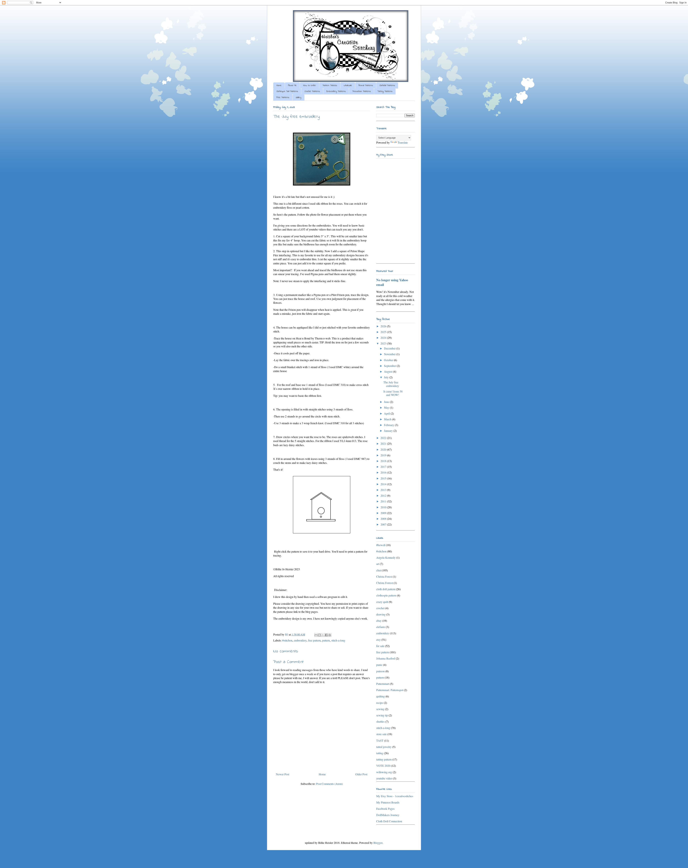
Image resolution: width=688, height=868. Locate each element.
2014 (384, 484)
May (387, 407)
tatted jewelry (383, 747)
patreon (380, 671)
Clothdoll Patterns (387, 85)
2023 (384, 343)
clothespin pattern (386, 595)
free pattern (314, 640)
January (388, 430)
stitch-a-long (338, 640)
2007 (384, 524)
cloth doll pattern (385, 589)
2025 (384, 332)
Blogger (377, 843)
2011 (384, 501)
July (386, 377)
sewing (380, 709)
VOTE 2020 (383, 765)
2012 (384, 495)
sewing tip (382, 715)
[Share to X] (323, 635)
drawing (381, 614)
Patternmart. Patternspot (389, 690)
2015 (384, 478)
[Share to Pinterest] (329, 635)
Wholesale (348, 85)
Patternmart (382, 684)
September (390, 366)
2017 (384, 467)
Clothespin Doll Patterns (287, 91)
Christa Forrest (384, 583)
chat (378, 570)
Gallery (298, 97)
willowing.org (384, 772)
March (388, 419)
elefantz (380, 627)
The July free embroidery (391, 383)
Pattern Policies (329, 85)
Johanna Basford (385, 658)
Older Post (361, 774)
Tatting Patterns (384, 91)
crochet (380, 608)
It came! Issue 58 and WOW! (393, 393)
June (387, 402)
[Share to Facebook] (326, 635)
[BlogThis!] (319, 635)
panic (379, 665)
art (377, 564)
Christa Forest (384, 576)
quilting (380, 696)
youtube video (384, 778)
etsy (378, 639)
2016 (384, 472)
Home (278, 85)
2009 (384, 513)
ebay (379, 620)
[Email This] (316, 635)
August (388, 371)
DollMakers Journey (387, 815)
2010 (384, 507)
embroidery (300, 640)
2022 (384, 438)
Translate (403, 142)
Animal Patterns (366, 85)
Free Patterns (282, 97)
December (390, 348)
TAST (379, 740)
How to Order (309, 85)
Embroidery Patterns (336, 91)
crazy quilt (382, 602)
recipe (379, 703)
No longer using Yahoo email (392, 282)
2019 (384, 455)
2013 (384, 490)
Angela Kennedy (386, 557)
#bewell (380, 545)
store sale (381, 734)
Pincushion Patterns (361, 91)
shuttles (380, 721)
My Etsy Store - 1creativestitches (394, 796)
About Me (292, 85)
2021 (384, 443)
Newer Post (282, 774)
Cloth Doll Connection (389, 821)
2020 (384, 449)
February (389, 425)
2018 (384, 461)
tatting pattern (384, 759)
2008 (384, 518)
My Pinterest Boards (387, 802)
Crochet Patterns (312, 91)
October (389, 360)
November (390, 354)
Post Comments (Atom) (329, 784)
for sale (380, 646)
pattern (326, 640)
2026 (384, 326)
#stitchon (287, 640)
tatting (379, 753)
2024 (384, 337)
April (387, 413)
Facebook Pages (385, 808)
